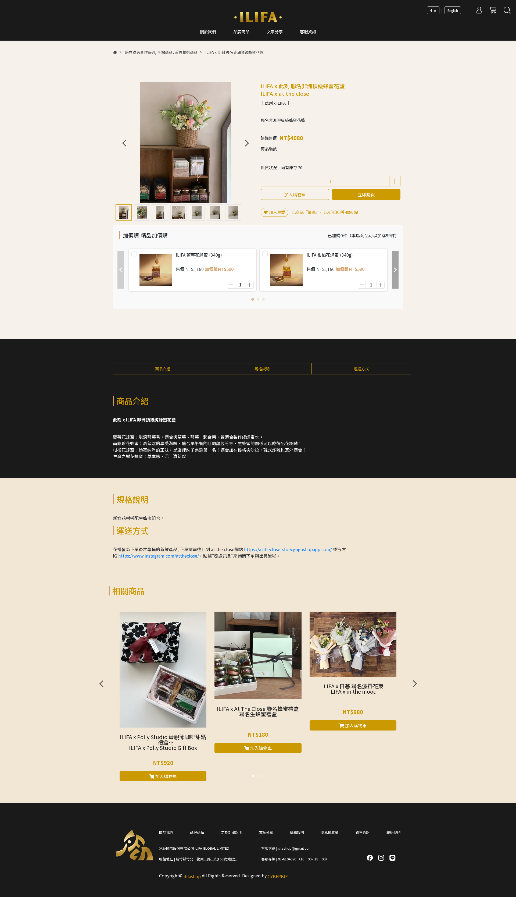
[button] (247, 143)
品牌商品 (197, 832)
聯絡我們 (393, 832)
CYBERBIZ (278, 876)
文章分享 (266, 832)
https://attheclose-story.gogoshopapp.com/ (288, 549)
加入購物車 (295, 194)
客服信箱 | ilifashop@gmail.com (286, 848)
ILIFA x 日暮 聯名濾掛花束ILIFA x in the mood (353, 689)
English (452, 10)
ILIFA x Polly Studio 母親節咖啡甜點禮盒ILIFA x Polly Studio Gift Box (163, 742)
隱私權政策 (329, 832)
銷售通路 (363, 832)
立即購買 (366, 194)
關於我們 (166, 832)
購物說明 (297, 832)
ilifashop (192, 876)
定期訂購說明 (231, 832)
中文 (433, 10)
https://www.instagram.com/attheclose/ (158, 555)
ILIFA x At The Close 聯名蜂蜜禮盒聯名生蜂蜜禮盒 (258, 712)
